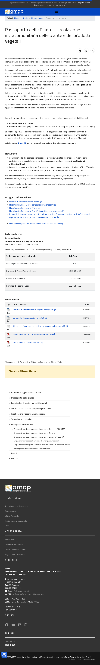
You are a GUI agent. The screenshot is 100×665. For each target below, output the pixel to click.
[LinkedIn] (86, 50)
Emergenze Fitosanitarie (22, 424)
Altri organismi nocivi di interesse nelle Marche (32, 448)
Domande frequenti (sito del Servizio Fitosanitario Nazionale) (36, 223)
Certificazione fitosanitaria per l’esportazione (31, 408)
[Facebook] (80, 50)
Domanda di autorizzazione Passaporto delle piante (33, 309)
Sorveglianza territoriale (21, 419)
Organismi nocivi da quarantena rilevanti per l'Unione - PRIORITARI (39, 429)
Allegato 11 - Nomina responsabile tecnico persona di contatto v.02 (39, 326)
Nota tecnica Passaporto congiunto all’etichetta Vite (32, 204)
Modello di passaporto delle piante (24, 201)
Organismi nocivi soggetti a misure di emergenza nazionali (36, 440)
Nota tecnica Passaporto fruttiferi (24, 207)
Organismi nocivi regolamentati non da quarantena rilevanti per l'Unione (42, 444)
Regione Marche (84, 2)
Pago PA (22, 143)
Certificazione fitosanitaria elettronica (28, 413)
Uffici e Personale (12, 516)
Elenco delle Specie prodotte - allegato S (28, 317)
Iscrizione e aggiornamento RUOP (26, 392)
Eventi (14, 453)
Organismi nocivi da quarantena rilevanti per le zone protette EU (39, 436)
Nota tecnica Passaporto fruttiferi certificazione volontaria (35, 211)
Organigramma (11, 511)
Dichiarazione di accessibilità (16, 549)
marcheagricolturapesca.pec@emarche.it (27, 593)
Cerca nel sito (10, 641)
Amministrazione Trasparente (16, 506)
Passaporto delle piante (22, 397)
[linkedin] (19, 624)
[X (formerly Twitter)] (92, 50)
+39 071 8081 (41, 5)
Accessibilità (10, 539)
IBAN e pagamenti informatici (16, 520)
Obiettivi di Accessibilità (14, 544)
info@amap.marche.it (57, 5)
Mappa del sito (89, 659)
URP (6, 525)
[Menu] (56, 12)
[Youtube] (13, 624)
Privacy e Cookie (74, 659)
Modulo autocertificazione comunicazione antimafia (33, 334)
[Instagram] (25, 624)
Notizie (14, 458)
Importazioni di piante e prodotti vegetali (29, 403)
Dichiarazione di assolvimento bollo (26, 342)
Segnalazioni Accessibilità (15, 554)
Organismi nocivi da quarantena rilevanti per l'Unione (34, 433)
